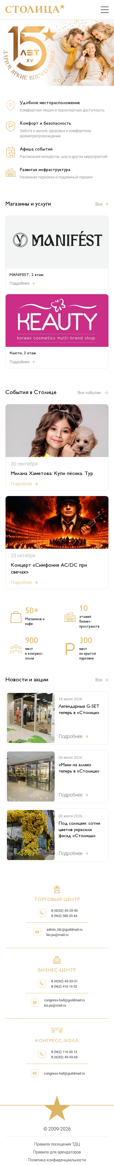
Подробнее (19, 283)
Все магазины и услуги (102, 204)
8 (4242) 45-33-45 (64, 910)
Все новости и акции (102, 679)
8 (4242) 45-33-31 (64, 981)
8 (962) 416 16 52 (64, 986)
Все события (89, 392)
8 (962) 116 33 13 (64, 1052)
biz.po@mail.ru (57, 935)
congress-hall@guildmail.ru (64, 1000)
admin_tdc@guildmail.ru (64, 929)
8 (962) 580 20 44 (64, 916)
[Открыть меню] (105, 10)
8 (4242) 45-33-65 (64, 1057)
